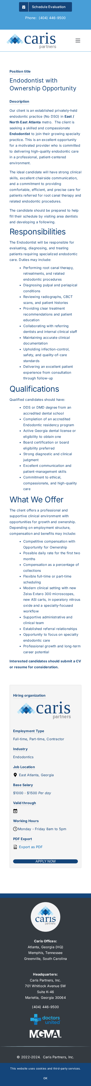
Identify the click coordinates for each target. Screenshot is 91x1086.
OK (45, 1078)
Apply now (46, 861)
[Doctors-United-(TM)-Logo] (45, 1015)
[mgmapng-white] (45, 1031)
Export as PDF (30, 847)
